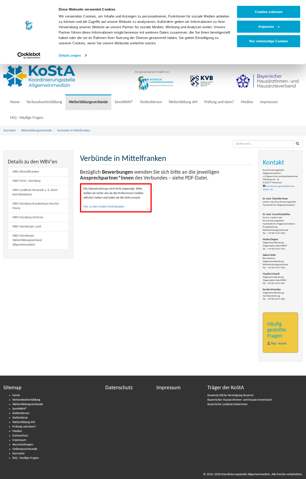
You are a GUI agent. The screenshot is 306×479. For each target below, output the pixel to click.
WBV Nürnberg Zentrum (28, 217)
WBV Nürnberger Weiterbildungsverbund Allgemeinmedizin (27, 240)
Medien (247, 102)
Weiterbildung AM (183, 102)
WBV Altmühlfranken (26, 171)
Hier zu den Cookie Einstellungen (103, 206)
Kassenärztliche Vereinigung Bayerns (230, 395)
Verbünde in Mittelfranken (73, 130)
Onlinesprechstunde (24, 449)
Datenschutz (20, 435)
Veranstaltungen (22, 444)
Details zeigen (70, 55)
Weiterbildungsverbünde (88, 102)
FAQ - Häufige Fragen (26, 118)
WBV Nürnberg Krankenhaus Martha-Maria (36, 206)
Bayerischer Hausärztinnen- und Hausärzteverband (239, 400)
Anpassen (266, 26)
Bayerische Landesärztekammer (227, 404)
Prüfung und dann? (219, 102)
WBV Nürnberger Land (27, 226)
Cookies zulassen (268, 12)
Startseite (9, 130)
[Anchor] (10, 171)
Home (15, 102)
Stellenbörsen (151, 102)
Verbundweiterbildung (44, 102)
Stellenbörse (20, 417)
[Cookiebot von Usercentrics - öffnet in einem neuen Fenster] (29, 55)
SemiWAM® (124, 102)
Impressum (269, 102)
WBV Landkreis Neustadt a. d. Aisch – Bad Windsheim (36, 192)
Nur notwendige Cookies (268, 41)
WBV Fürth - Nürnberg (27, 181)
